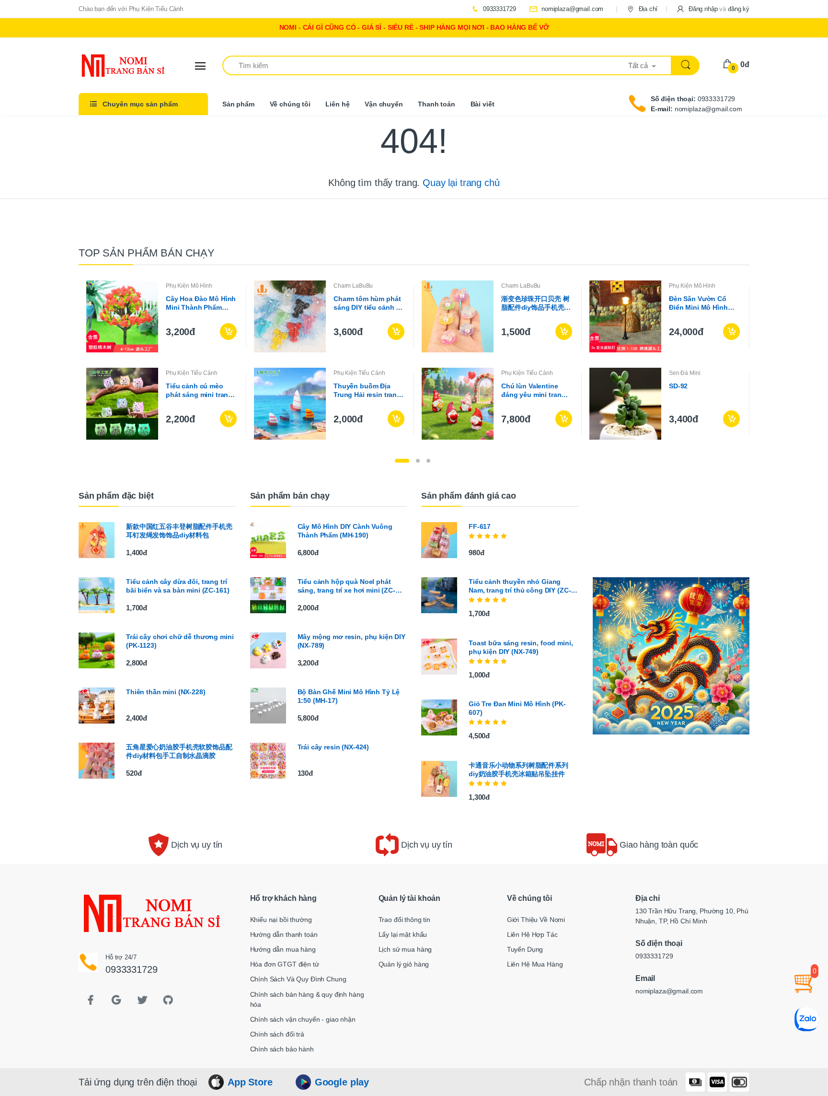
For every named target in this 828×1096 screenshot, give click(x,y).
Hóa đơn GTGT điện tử (284, 964)
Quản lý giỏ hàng (404, 964)
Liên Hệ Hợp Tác (532, 934)
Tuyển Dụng (525, 949)
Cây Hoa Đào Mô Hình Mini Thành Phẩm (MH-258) (201, 303)
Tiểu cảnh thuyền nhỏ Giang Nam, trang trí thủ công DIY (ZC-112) (520, 586)
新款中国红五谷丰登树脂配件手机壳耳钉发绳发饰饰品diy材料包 (179, 531)
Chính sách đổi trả (277, 1034)
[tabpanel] (414, 360)
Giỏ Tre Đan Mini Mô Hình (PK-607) (517, 708)
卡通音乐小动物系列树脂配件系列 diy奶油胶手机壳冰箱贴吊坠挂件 (518, 769)
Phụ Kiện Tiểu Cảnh (191, 373)
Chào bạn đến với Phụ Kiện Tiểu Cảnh (131, 8)
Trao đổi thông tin (404, 919)
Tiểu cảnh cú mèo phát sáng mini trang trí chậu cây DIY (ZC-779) (199, 390)
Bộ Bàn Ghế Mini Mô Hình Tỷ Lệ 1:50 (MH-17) (349, 696)
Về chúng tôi (290, 104)
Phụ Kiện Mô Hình (189, 285)
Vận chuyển (384, 104)
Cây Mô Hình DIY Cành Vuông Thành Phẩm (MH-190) (345, 531)
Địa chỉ (647, 8)
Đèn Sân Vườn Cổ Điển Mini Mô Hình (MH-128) (698, 303)
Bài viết (482, 104)
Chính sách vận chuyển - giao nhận (303, 1019)
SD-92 (678, 386)
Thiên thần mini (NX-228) (166, 692)
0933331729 (498, 8)
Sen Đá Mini (684, 373)
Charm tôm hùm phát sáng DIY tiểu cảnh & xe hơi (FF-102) (367, 303)
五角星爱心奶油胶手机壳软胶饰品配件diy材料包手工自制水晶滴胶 (179, 751)
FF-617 (480, 526)
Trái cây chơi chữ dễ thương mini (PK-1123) (179, 641)
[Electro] (114, 65)
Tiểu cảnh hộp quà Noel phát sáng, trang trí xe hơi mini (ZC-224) (346, 586)
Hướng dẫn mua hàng (283, 949)
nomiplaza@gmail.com (571, 8)
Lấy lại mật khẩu (403, 934)
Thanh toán (436, 104)
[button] (712, 8)
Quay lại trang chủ (461, 182)
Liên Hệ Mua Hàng (535, 964)
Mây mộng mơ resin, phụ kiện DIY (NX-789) (352, 641)
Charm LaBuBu (353, 285)
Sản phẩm (238, 104)
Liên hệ (337, 104)
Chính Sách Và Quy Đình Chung (298, 979)
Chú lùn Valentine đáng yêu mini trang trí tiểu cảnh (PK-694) (535, 390)
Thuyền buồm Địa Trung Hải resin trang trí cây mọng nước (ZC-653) (367, 390)
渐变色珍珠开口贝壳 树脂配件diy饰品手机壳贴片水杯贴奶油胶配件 (536, 303)
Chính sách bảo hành (282, 1049)
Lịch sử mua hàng (405, 949)
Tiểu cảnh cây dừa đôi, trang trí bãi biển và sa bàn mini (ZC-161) (177, 586)
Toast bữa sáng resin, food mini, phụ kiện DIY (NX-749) (521, 647)
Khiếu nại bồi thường (281, 919)
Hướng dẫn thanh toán (284, 934)
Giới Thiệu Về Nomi (536, 919)
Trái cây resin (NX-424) (333, 747)
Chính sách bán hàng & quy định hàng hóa (307, 999)
